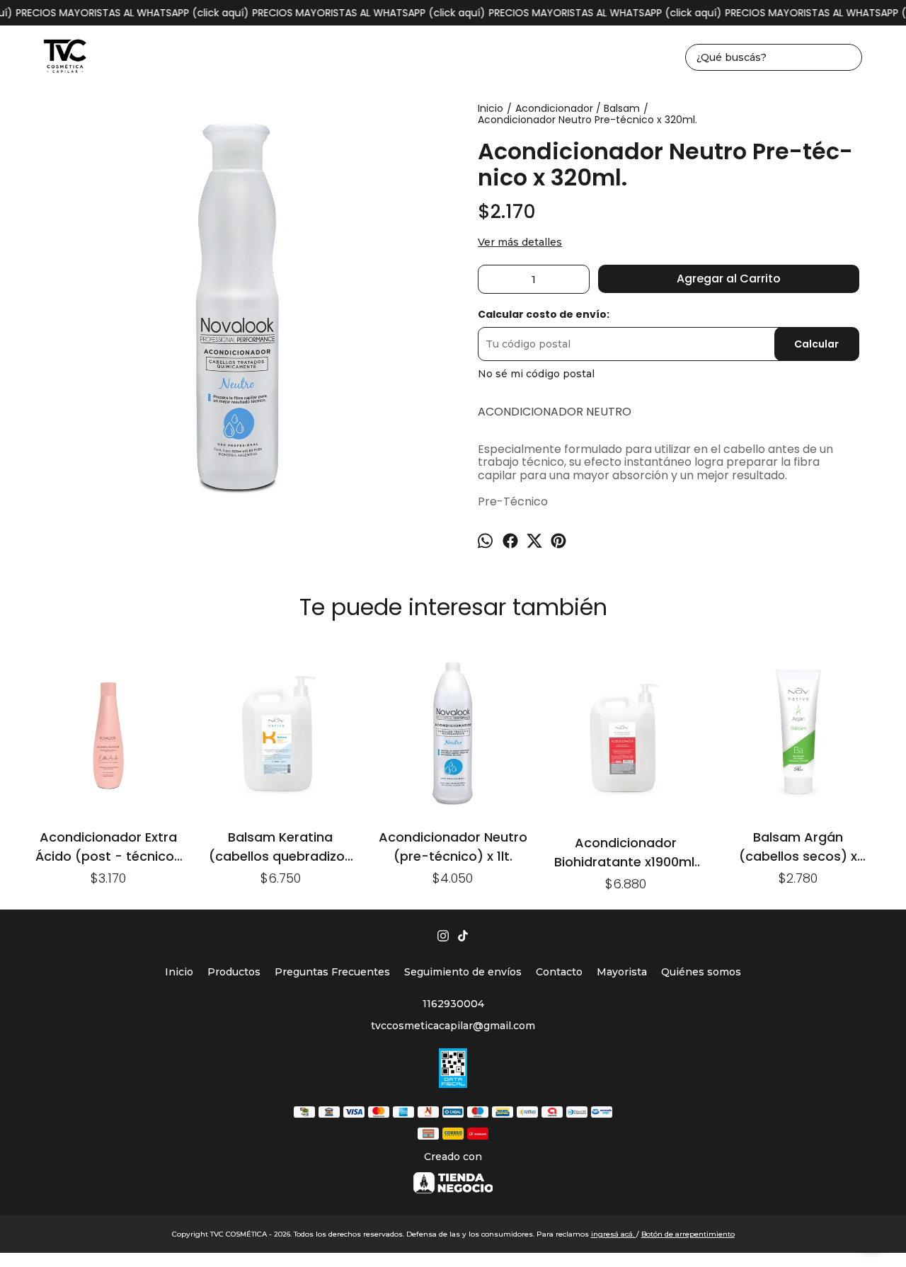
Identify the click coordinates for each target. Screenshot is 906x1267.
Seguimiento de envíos (463, 971)
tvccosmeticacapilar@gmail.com (453, 1025)
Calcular (816, 344)
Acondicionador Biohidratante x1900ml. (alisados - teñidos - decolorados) (625, 852)
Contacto (559, 971)
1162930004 (453, 1003)
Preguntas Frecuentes (332, 971)
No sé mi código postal (536, 373)
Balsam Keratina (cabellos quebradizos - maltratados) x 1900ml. (280, 846)
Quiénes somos (701, 971)
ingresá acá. (613, 1234)
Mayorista (622, 971)
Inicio (179, 971)
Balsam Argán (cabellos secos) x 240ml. (798, 846)
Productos (233, 971)
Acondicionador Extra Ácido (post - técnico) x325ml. (107, 846)
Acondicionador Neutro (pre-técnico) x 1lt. (453, 846)
